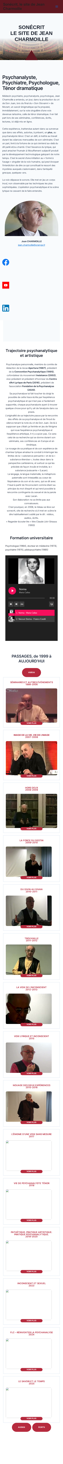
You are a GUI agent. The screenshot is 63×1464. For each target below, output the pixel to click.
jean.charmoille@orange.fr (31, 245)
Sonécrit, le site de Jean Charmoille (23, 6)
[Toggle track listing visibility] (51, 604)
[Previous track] (10, 604)
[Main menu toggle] (57, 6)
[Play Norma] (12, 591)
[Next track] (16, 604)
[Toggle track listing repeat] (21, 604)
